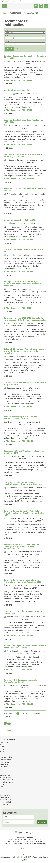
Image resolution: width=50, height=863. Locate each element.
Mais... (2, 752)
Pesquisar (9, 49)
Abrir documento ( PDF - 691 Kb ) (19, 670)
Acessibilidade (6, 802)
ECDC (2, 784)
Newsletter (4, 764)
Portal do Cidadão (7, 782)
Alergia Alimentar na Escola (16, 90)
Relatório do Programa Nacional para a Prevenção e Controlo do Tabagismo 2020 (22, 581)
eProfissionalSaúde (8, 780)
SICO (2, 744)
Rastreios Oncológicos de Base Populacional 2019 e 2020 (23, 121)
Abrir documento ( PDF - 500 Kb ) (19, 80)
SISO (2, 749)
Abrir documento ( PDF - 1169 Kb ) (20, 240)
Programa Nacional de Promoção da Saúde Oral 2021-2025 (23, 612)
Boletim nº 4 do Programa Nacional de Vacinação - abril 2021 (21, 681)
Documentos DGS (7, 762)
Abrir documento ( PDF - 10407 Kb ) (20, 179)
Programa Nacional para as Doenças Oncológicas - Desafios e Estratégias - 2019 (23, 483)
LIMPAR (18, 49)
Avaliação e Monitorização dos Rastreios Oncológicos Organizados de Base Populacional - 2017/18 (22, 546)
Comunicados (5, 760)
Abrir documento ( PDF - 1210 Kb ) (20, 272)
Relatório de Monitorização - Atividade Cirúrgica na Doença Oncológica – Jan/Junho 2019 (24, 513)
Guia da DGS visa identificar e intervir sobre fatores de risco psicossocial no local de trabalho (24, 351)
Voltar (8, 731)
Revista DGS (5, 767)
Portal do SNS (5, 777)
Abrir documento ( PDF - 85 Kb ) (19, 308)
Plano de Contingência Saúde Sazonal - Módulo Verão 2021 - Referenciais (25, 647)
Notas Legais (5, 797)
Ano (6, 30)
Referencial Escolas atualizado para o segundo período (25, 190)
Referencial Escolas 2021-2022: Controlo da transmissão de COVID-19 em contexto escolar (25, 319)
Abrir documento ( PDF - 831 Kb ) (19, 407)
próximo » (38, 714)
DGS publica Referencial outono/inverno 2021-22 (25, 251)
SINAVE (3, 747)
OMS (2, 787)
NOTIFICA (4, 742)
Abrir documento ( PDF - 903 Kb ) (19, 144)
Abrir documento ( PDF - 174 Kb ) (19, 110)
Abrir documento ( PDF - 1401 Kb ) (20, 441)
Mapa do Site (5, 800)
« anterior (8, 714)
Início (5, 13)
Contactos (4, 804)
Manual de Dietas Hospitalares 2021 (20, 220)
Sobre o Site (5, 795)
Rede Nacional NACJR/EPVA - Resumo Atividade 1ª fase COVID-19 (20, 418)
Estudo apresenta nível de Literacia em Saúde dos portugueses (25, 383)
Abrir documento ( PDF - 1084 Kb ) (20, 636)
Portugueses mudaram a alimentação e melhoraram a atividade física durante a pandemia (22, 284)
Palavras (8, 41)
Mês (6, 35)
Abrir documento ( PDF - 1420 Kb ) (20, 704)
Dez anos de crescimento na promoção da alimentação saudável (23, 155)
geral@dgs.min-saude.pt (34, 841)
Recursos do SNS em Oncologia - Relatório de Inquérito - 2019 (24, 452)
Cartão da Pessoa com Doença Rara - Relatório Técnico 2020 (25, 57)
